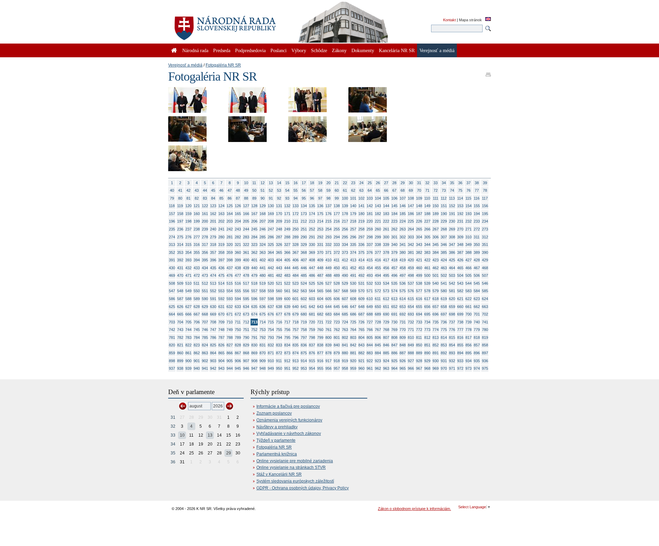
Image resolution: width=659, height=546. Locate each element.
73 (444, 190)
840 (337, 345)
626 (180, 307)
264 (411, 229)
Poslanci (278, 50)
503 (452, 275)
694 (419, 314)
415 (370, 260)
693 (411, 314)
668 (205, 314)
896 (477, 353)
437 (230, 268)
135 (312, 206)
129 (262, 206)
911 (279, 361)
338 (378, 244)
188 (427, 214)
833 (279, 345)
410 (328, 260)
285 (262, 237)
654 (411, 307)
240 (213, 229)
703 (172, 322)
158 (180, 214)
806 (378, 337)
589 (197, 299)
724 (345, 322)
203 (230, 221)
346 (444, 244)
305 (427, 237)
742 (172, 330)
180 (361, 214)
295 (345, 237)
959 (353, 368)
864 (213, 353)
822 (188, 345)
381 (411, 252)
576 (411, 291)
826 (221, 345)
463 (444, 268)
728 (378, 322)
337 (370, 244)
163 (221, 214)
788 (230, 337)
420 (411, 260)
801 (337, 337)
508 (172, 283)
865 (221, 353)
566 (328, 291)
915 (312, 361)
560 (279, 291)
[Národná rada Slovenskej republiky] (247, 24)
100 (345, 198)
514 (221, 283)
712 (246, 322)
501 (435, 275)
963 (386, 368)
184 (394, 214)
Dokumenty (362, 50)
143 (378, 206)
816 (460, 337)
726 (361, 322)
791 (254, 337)
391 (172, 260)
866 (230, 353)
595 (246, 299)
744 (188, 330)
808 (394, 337)
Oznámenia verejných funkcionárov (289, 420)
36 (460, 183)
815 (452, 337)
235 (172, 229)
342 (411, 244)
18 (312, 183)
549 (188, 291)
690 (386, 314)
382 (419, 252)
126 (238, 206)
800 (328, 337)
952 (295, 368)
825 (213, 345)
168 (262, 214)
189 (435, 214)
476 (230, 275)
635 (254, 307)
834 (287, 345)
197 (180, 221)
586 (172, 299)
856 (468, 345)
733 (419, 322)
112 (444, 198)
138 (337, 206)
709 (221, 322)
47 (230, 190)
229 (444, 221)
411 (336, 260)
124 (221, 206)
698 (452, 314)
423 (435, 260)
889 (419, 353)
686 (353, 314)
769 (394, 330)
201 (213, 221)
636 (262, 307)
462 (435, 268)
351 (485, 244)
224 (403, 221)
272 (477, 229)
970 (444, 368)
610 (370, 299)
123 (213, 206)
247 (271, 229)
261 (386, 229)
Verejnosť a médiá (185, 65)
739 (468, 322)
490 (345, 275)
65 (378, 190)
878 (328, 353)
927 (411, 361)
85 (221, 198)
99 (337, 198)
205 (246, 221)
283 (246, 237)
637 (271, 307)
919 (345, 361)
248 (279, 229)
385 (444, 252)
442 (271, 268)
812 (427, 337)
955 (320, 368)
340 (394, 244)
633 (238, 307)
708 (213, 322)
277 (197, 237)
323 (254, 244)
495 (386, 275)
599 (279, 299)
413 (353, 260)
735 (435, 322)
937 (172, 368)
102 (361, 198)
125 (230, 206)
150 (435, 206)
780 (485, 330)
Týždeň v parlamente (276, 440)
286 (271, 237)
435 (213, 268)
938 (180, 368)
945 (238, 368)
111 (435, 198)
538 (419, 283)
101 (353, 198)
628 (197, 307)
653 (403, 307)
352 (172, 252)
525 (312, 283)
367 (295, 252)
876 (312, 353)
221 (378, 221)
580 (444, 291)
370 (320, 252)
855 (460, 345)
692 (403, 314)
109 (419, 198)
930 (435, 361)
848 (403, 345)
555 (238, 291)
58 (320, 190)
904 (221, 361)
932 (452, 361)
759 (312, 330)
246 (262, 229)
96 (312, 198)
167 (254, 214)
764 (353, 330)
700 (468, 314)
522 (287, 283)
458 (403, 268)
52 (271, 190)
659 (452, 307)
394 (197, 260)
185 (403, 214)
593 (230, 299)
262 (394, 229)
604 (320, 299)
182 (378, 214)
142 (370, 206)
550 (197, 291)
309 (460, 237)
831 (262, 345)
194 (477, 214)
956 (328, 368)
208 (271, 221)
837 (312, 345)
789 (238, 337)
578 (427, 291)
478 (246, 275)
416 (378, 260)
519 (262, 283)
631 (221, 307)
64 (370, 190)
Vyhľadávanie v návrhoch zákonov (288, 433)
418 (394, 260)
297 (361, 237)
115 (468, 198)
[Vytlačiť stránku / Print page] (488, 72)
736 (444, 322)
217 (345, 221)
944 (230, 368)
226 (419, 221)
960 (361, 368)
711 (238, 322)
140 (353, 206)
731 (403, 322)
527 (328, 283)
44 (205, 190)
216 (337, 221)
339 (386, 244)
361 (246, 252)
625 (172, 307)
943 (221, 368)
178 (345, 214)
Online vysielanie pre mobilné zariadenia (294, 461)
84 (213, 198)
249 (287, 229)
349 (468, 244)
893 (452, 353)
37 (468, 183)
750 (238, 330)
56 (304, 190)
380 (403, 252)
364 (271, 252)
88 (246, 198)
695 (427, 314)
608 (353, 299)
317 (205, 244)
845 (378, 345)
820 (172, 345)
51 (263, 190)
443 (279, 268)
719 (304, 322)
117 (485, 198)
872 (279, 353)
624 (485, 299)
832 (271, 345)
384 (435, 252)
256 (345, 229)
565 (320, 291)
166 (246, 214)
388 (468, 252)
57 (312, 190)
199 (197, 221)
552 (213, 291)
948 (262, 368)
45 (213, 190)
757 (295, 330)
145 (394, 206)
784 (197, 337)
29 (403, 183)
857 (477, 345)
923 (378, 361)
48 (238, 190)
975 (485, 368)
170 (279, 214)
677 (279, 314)
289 (295, 237)
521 (279, 283)
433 (197, 268)
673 (246, 314)
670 (221, 314)
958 (345, 368)
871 (271, 353)
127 (246, 206)
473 (205, 275)
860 (180, 353)
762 (337, 330)
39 (485, 183)
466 (468, 268)
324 (262, 244)
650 (378, 307)
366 (287, 252)
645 (337, 307)
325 (271, 244)
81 (188, 198)
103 (370, 198)
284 (254, 237)
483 (287, 275)
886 (394, 353)
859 (172, 353)
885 (386, 353)
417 (386, 260)
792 (262, 337)
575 (403, 291)
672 (238, 314)
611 (378, 299)
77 (477, 190)
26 (378, 183)
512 (205, 283)
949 (271, 368)
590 (205, 299)
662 (477, 307)
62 (353, 190)
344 (427, 244)
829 (246, 345)
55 (295, 190)
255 (337, 229)
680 (304, 314)
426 (460, 260)
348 (460, 244)
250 (295, 229)
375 (361, 252)
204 (238, 221)
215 (328, 221)
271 (468, 229)
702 (485, 314)
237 (188, 229)
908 (254, 361)
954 (312, 368)
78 (485, 190)
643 (320, 307)
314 (180, 244)
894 (460, 353)
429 (485, 260)
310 (468, 237)
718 (295, 322)
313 (172, 244)
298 (370, 237)
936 (485, 361)
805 (370, 337)
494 (378, 275)
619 (444, 299)
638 (279, 307)
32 (427, 183)
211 (295, 221)
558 (262, 291)
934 (468, 361)
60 (337, 190)
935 (477, 361)
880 (345, 353)
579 (435, 291)
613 (394, 299)
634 (246, 307)
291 (312, 237)
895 (468, 353)
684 (337, 314)
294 (337, 237)
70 (419, 190)
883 (370, 353)
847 (394, 345)
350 (477, 244)
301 (394, 237)
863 (205, 353)
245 (254, 229)
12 (263, 183)
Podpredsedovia (250, 50)
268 (444, 229)
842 (353, 345)
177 (337, 214)
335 (353, 244)
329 (304, 244)
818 (477, 337)
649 (370, 307)
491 (353, 275)
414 (361, 260)
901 (197, 361)
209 (279, 221)
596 (254, 299)
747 (213, 330)
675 (262, 314)
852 (435, 345)
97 (320, 198)
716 (279, 322)
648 (361, 307)
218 (353, 221)
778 (468, 330)
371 (328, 252)
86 (230, 198)
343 (419, 244)
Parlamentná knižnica (276, 454)
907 (246, 361)
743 (180, 330)
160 (197, 214)
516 (238, 283)
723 (337, 322)
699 (460, 314)
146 (403, 206)
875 (304, 353)
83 (205, 198)
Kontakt (449, 20)
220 (370, 221)
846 (386, 345)
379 (394, 252)
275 (180, 237)
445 (295, 268)
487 (320, 275)
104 (378, 198)
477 (238, 275)
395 (205, 260)
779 (477, 330)
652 (394, 307)
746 (205, 330)
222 (386, 221)
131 (279, 206)
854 (452, 345)
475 (221, 275)
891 (435, 353)
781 (172, 337)
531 (361, 283)
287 (279, 237)
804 (361, 337)
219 (361, 221)
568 (345, 291)
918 (337, 361)
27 (386, 183)
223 (394, 221)
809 (403, 337)
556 (246, 291)
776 (452, 330)
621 (460, 299)
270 (460, 229)
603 (312, 299)
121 (197, 206)
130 (271, 206)
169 (271, 214)
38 (477, 183)
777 (460, 330)
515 (230, 283)
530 (353, 283)
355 (197, 252)
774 (435, 330)
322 (246, 244)
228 (435, 221)
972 (460, 368)
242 (230, 229)
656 (427, 307)
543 (460, 283)
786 (213, 337)
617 (427, 299)
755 (279, 330)
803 (353, 337)
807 (386, 337)
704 (180, 322)
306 (435, 237)
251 (304, 229)
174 (312, 214)
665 (180, 314)
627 (188, 307)
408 (312, 260)
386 (452, 252)
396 (213, 260)
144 (386, 206)
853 (444, 345)
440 (254, 268)
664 (172, 314)
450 (337, 268)
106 (394, 198)
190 (444, 214)
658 (444, 307)
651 (386, 307)
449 (328, 268)
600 (287, 299)
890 (427, 353)
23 (353, 183)
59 (328, 190)
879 (337, 353)
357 (213, 252)
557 (254, 291)
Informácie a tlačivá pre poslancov (288, 406)
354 (188, 252)
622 (468, 299)
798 (312, 337)
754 (271, 330)
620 (452, 299)
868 (246, 353)
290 (304, 237)
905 (230, 361)
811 (419, 337)
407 (304, 260)
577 (419, 291)
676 (271, 314)
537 (411, 283)
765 (361, 330)
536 (403, 283)
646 (345, 307)
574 (394, 291)
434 (205, 268)
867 (238, 353)
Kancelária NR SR (397, 50)
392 (180, 260)
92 (279, 198)
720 (312, 322)
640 (295, 307)
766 (370, 330)
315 (188, 244)
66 (386, 190)
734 (427, 322)
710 (230, 322)
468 (485, 268)
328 (295, 244)
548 (180, 291)
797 (304, 337)
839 (328, 345)
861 (188, 353)
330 (312, 244)
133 (295, 206)
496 (394, 275)
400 (246, 260)
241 (221, 229)
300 (386, 237)
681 (312, 314)
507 (485, 275)
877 (320, 353)
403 (271, 260)
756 (287, 330)
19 (320, 183)
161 (205, 214)
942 (213, 368)
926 (403, 361)
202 (221, 221)
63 (361, 190)
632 (230, 307)
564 (312, 291)
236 (180, 229)
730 (394, 322)
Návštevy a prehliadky (277, 427)
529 (345, 283)
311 (476, 237)
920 (353, 361)
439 (246, 268)
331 (320, 244)
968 (427, 368)
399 (238, 260)
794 (279, 337)
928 (419, 361)
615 (411, 299)
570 (361, 291)
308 (452, 237)
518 (254, 283)
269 (452, 229)
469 (172, 275)
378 (386, 252)
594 (238, 299)
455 (378, 268)
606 (337, 299)
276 (188, 237)
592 (221, 299)
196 (172, 221)
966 (411, 368)
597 (262, 299)
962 (378, 368)
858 (485, 345)
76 (468, 190)
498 (411, 275)
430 (172, 268)
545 (477, 283)
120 (188, 206)
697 (444, 314)
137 (328, 206)
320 (230, 244)
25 (370, 183)
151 (444, 206)
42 (188, 190)
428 (477, 260)
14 (279, 183)
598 (271, 299)
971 (452, 368)
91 (271, 198)
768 (386, 330)
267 (435, 229)
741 (485, 322)
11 (254, 183)
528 (337, 283)
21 (337, 183)
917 (328, 361)
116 (476, 198)
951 (287, 368)
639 (287, 307)
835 (295, 345)
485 (304, 275)
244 (246, 229)
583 (468, 291)
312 (485, 237)
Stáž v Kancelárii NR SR (279, 474)
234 (485, 221)
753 (262, 330)
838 (320, 345)
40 (172, 190)
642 (312, 307)
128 (254, 206)
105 (386, 198)
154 (468, 206)
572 (378, 291)
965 (403, 368)
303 (411, 237)
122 (205, 206)
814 (444, 337)
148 (419, 206)
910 (271, 361)
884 (378, 353)
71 (427, 190)
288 (287, 237)
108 (411, 198)
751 (246, 330)
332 (328, 244)
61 (345, 190)
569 (353, 291)
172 (295, 214)
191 (452, 214)
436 (221, 268)
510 (188, 283)
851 (427, 345)
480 (262, 275)
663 (485, 307)
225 (411, 221)
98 (328, 198)
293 (328, 237)
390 (485, 252)
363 (262, 252)
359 (230, 252)
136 (320, 206)
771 (411, 330)
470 (180, 275)
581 (452, 291)
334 (345, 244)
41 (180, 190)
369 (312, 252)
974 (477, 368)
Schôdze (319, 50)
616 (419, 299)
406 (295, 260)
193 (468, 214)
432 (188, 268)
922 (370, 361)
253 (320, 229)
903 (213, 361)
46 (221, 190)
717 (287, 322)
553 (221, 291)
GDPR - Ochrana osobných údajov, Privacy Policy (302, 488)
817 (468, 337)
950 (279, 368)
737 (452, 322)
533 (378, 283)
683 (328, 314)
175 (320, 214)
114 (460, 198)
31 (419, 183)
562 (295, 291)
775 (444, 330)
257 (353, 229)
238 (197, 229)
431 (180, 268)
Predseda (221, 50)
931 (444, 361)
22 (345, 183)
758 (304, 330)
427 (468, 260)
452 (353, 268)
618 (435, 299)
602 (304, 299)
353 (180, 252)
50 (254, 190)
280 (221, 237)
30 (411, 183)
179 (353, 214)
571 (370, 291)
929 (427, 361)
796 (295, 337)
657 (435, 307)
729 (386, 322)
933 (460, 361)
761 (328, 330)
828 (238, 345)
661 (468, 307)
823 (197, 345)
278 (205, 237)
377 (378, 252)
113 (452, 198)
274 (172, 237)
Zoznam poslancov (274, 413)
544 (468, 283)
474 (213, 275)
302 (403, 237)
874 (295, 353)
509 (180, 283)
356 (205, 252)
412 (345, 260)
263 (403, 229)
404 (279, 260)
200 (205, 221)
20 (328, 183)
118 (172, 206)
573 (386, 291)
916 (320, 361)
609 (361, 299)
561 (287, 291)
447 (312, 268)
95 (304, 198)
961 (370, 368)
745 (197, 330)
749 (230, 330)
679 (295, 314)
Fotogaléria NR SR (223, 65)
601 (295, 299)
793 (271, 337)
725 (353, 322)
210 (287, 221)
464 (452, 268)
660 (460, 307)
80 (180, 198)
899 (180, 361)
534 (386, 283)
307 (444, 237)
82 (197, 198)
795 (287, 337)
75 (460, 190)
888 (411, 353)
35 (452, 183)
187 (419, 214)
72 (435, 190)
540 (435, 283)
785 (205, 337)
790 (246, 337)
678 (287, 314)
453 (361, 268)
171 (287, 214)
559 (271, 291)
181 (370, 214)
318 (213, 244)
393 (188, 260)
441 (262, 268)
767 (378, 330)
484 (295, 275)
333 (337, 244)
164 (230, 214)
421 (419, 260)
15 (287, 183)
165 (238, 214)
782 (180, 337)
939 (188, 368)
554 (230, 291)
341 (403, 244)
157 (172, 214)
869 (254, 353)
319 (221, 244)
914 (304, 361)
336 (361, 244)
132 (287, 206)
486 (312, 275)
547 (172, 291)
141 (361, 206)
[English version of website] (488, 19)
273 (485, 229)
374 (353, 252)
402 (262, 260)
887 (403, 353)
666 (188, 314)
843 (361, 345)
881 (353, 353)
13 (271, 183)
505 (468, 275)
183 (386, 214)
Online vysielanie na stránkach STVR (291, 467)
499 (419, 275)
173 (304, 214)
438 (238, 268)
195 (485, 214)
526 (320, 283)
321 (238, 244)
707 (205, 322)
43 (197, 190)
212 (304, 221)
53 (279, 190)
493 (370, 275)
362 (254, 252)
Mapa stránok (470, 20)
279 (213, 237)
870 (262, 353)
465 (460, 268)
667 (197, 314)
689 (378, 314)
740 (477, 322)
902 (205, 361)
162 (213, 214)
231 (460, 221)
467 (477, 268)
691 (394, 314)
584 (477, 291)
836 (304, 345)
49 (246, 190)
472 (197, 275)
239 (205, 229)
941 (205, 368)
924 (386, 361)
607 (345, 299)
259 (370, 229)
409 (320, 260)
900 (188, 361)
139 (345, 206)
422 (427, 260)
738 (460, 322)
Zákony (339, 50)
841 (345, 345)
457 (394, 268)
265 (419, 229)
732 (411, 322)
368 (304, 252)
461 (427, 268)
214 (320, 221)
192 (460, 214)
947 (254, 368)
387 (460, 252)
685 (345, 314)
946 (246, 368)
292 (320, 237)
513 (213, 283)
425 (452, 260)
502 (444, 275)
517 (246, 283)
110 (427, 198)
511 (196, 283)
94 (295, 198)
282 (238, 237)
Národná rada (195, 50)
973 (468, 368)
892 (444, 353)
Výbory (298, 50)
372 (337, 252)
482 (279, 275)
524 (304, 283)
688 (370, 314)
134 (304, 206)
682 (320, 314)
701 (477, 314)
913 (295, 361)
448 (320, 268)
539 (427, 283)
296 (353, 237)
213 (312, 221)
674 (254, 314)
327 (287, 244)
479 (254, 275)
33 (435, 183)
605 (328, 299)
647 (353, 307)
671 (230, 314)
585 (485, 291)
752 (254, 330)
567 (337, 291)
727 (370, 322)
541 (444, 283)
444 (287, 268)
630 (213, 307)
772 (419, 330)
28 (394, 183)
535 (394, 283)
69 (411, 190)
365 (279, 252)
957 (337, 368)
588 (188, 299)
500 (427, 275)
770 (403, 330)
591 (213, 299)
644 (328, 307)
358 (221, 252)
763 (345, 330)
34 (444, 183)
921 (361, 361)
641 (304, 307)
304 (419, 237)
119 (180, 206)
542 (452, 283)
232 (468, 221)
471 (188, 275)
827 (230, 345)
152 (452, 206)
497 (403, 275)
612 (386, 299)
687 (361, 314)
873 (287, 353)
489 (337, 275)
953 (304, 368)
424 (444, 260)
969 (435, 368)
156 (485, 206)
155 (477, 206)
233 (477, 221)
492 (361, 275)
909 (262, 361)
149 (427, 206)
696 (435, 314)
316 (197, 244)
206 (254, 221)
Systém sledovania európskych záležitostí (295, 481)
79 (172, 198)
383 (427, 252)
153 (460, 206)
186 (411, 214)
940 (197, 368)
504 (460, 275)
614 (403, 299)
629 (205, 307)
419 (403, 260)
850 (419, 345)
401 (254, 260)
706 (197, 322)
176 (328, 214)
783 (188, 337)
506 (477, 275)
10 (246, 183)
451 (345, 268)
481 (271, 275)
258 (361, 229)
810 (411, 337)
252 (312, 229)
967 (419, 368)
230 (452, 221)
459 (411, 268)
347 (452, 244)
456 (386, 268)
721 (320, 322)
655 (419, 307)
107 (403, 198)
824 (205, 345)
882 (361, 353)
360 (238, 252)
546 (485, 283)
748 (221, 330)
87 (238, 198)
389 (477, 252)
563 (304, 291)
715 (271, 322)
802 (345, 337)
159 (188, 214)
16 (295, 183)
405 (287, 260)
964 (394, 368)
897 (485, 353)
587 (180, 299)
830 (254, 345)
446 (304, 268)
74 (452, 190)
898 (172, 361)
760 (320, 330)
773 (427, 330)
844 (370, 345)
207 (262, 221)
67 (394, 190)
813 (435, 337)
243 (238, 229)
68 (403, 190)
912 (287, 361)
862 (197, 353)
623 (477, 299)
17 (304, 183)
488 (328, 275)
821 (180, 345)
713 (254, 322)
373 (345, 252)
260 (378, 229)
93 (287, 198)
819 (485, 337)
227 (427, 221)
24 (361, 183)
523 (295, 283)
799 (320, 337)
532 (370, 283)
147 (411, 206)
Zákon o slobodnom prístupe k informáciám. (414, 509)
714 (262, 322)
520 (271, 283)
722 (328, 322)
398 (230, 260)
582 (460, 291)
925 (394, 361)
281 (230, 237)
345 (435, 244)
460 (419, 268)
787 (221, 337)
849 (411, 345)
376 (370, 252)
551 (205, 291)
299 (378, 237)
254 (328, 229)
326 (279, 244)
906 (238, 361)
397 (221, 260)
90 (263, 198)
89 (254, 198)
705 (188, 322)
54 (287, 190)
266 (427, 229)
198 (188, 221)
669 (213, 314)
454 (370, 268)
